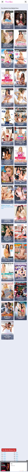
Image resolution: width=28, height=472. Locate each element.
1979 (17, 460)
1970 (4, 453)
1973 (17, 454)
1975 (17, 456)
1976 (4, 458)
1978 (4, 460)
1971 (17, 453)
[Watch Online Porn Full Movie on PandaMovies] (9, 2)
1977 (17, 458)
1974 (4, 456)
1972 (4, 454)
